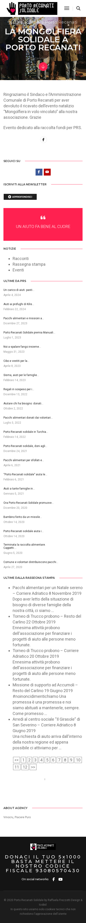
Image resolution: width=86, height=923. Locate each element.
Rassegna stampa (29, 264)
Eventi (18, 270)
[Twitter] (39, 796)
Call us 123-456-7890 (22, 779)
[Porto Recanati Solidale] (31, 8)
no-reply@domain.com (24, 784)
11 (16, 767)
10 (78, 760)
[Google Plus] (53, 796)
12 (25, 767)
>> (33, 767)
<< (16, 760)
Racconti (21, 258)
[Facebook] (33, 796)
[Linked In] (46, 796)
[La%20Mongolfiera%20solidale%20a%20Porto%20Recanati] (43, 139)
